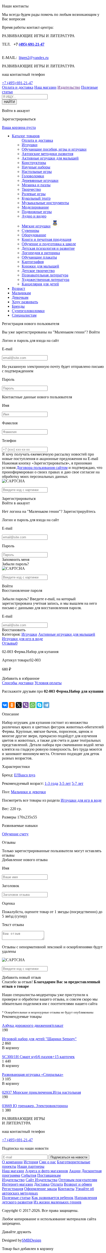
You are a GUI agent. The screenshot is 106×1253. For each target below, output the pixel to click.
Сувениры (30, 230)
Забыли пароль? (15, 564)
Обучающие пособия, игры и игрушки (54, 149)
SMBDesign (31, 1240)
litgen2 (24, 57)
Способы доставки (18, 683)
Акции (75, 1171)
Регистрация (12, 1189)
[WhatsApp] (32, 705)
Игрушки (29, 145)
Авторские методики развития (47, 154)
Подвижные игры (37, 212)
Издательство (68, 87)
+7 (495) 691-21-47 (17, 83)
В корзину (10, 1048)
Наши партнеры (30, 1166)
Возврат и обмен (78, 1184)
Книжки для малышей (40, 266)
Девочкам (20, 297)
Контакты (66, 1189)
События (28, 1175)
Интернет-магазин (17, 1184)
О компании (12, 1162)
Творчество (31, 189)
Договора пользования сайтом (42, 467)
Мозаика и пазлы (36, 185)
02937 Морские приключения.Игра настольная (41, 1092)
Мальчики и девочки (28, 792)
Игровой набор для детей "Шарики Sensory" (39, 1039)
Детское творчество (38, 271)
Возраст (18, 288)
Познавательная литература (45, 275)
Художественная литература (45, 279)
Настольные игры (37, 171)
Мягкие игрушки (36, 226)
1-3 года (51, 783)
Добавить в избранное (20, 678)
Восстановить (13, 630)
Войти (94, 332)
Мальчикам (21, 293)
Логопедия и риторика (41, 253)
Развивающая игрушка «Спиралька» (32, 1074)
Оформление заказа (40, 1189)
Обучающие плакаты (39, 257)
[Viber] (26, 705)
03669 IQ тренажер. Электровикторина (35, 1106)
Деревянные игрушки (40, 180)
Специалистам (24, 315)
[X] (19, 705)
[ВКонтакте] (5, 705)
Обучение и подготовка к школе (49, 244)
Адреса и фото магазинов (46, 1171)
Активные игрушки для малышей (50, 158)
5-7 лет (77, 783)
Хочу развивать (25, 302)
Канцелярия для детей (40, 284)
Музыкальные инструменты (45, 203)
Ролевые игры (34, 194)
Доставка (42, 1184)
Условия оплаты (48, 683)
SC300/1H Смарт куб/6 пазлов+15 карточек (38, 1057)
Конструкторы (34, 163)
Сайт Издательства (41, 1180)
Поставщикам (49, 1175)
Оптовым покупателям (77, 1180)
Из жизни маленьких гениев (57, 1202)
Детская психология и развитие (48, 248)
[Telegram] (46, 705)
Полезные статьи (16, 1198)
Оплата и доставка (17, 87)
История (31, 1162)
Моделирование (35, 207)
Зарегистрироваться (18, 498)
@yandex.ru (39, 57)
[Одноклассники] (12, 705)
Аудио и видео (34, 216)
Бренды (18, 306)
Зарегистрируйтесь (79, 511)
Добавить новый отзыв (21, 977)
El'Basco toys (24, 775)
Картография (33, 262)
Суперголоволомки (28, 311)
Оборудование (34, 235)
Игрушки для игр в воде (22, 639)
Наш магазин (45, 87)
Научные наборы (36, 167)
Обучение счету (15, 834)
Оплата (57, 1184)
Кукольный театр (36, 198)
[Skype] (39, 705)
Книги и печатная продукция (46, 239)
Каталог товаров (26, 136)
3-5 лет (65, 783)
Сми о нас (47, 1162)
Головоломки (33, 176)
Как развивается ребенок (52, 1198)
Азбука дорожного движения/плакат (32, 1025)
